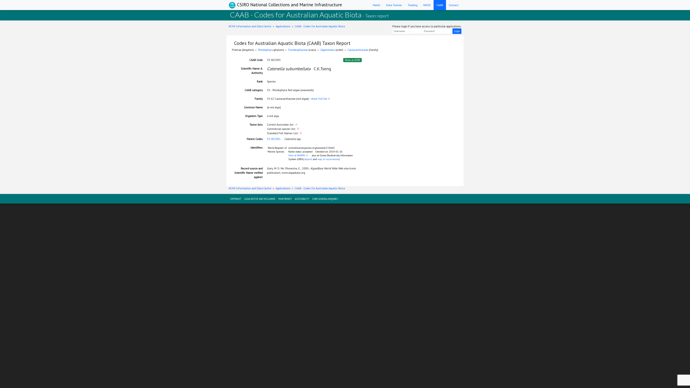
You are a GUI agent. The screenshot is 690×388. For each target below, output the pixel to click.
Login (457, 31)
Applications (283, 26)
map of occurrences (328, 159)
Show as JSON (352, 60)
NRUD (427, 5)
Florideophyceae (298, 50)
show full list (319, 98)
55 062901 (274, 139)
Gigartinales (327, 50)
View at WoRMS (296, 155)
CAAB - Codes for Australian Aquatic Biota (320, 26)
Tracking (412, 5)
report (308, 159)
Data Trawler (394, 5)
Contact (454, 5)
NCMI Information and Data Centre (250, 26)
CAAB (439, 5)
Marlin (376, 5)
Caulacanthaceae (358, 50)
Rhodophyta (265, 50)
